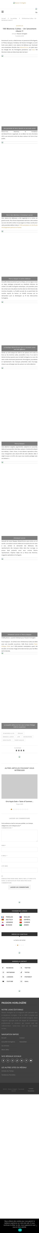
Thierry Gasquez (19, 740)
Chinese (27, 922)
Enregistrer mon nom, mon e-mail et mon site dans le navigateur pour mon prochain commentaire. (19, 881)
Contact (22, 1038)
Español (27, 919)
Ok (20, 1230)
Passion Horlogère (22, 34)
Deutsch (9, 919)
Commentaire (7, 828)
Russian (9, 925)
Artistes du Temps (8, 1071)
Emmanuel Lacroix (8, 737)
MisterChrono (24, 47)
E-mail (4, 856)
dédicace (20, 733)
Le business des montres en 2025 (19, 940)
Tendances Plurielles (8, 1075)
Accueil (4, 18)
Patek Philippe (7, 740)
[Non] (37, 1226)
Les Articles (5, 1046)
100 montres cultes (8, 733)
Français (9, 917)
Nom (4, 845)
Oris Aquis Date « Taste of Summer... (19, 801)
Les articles (13, 18)
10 (27, 809)
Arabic (26, 925)
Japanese (9, 922)
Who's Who (5, 1050)
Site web (5, 866)
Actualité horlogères (8, 1042)
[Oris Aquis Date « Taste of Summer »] (19, 786)
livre (33, 50)
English (27, 917)
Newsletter (23, 1042)
